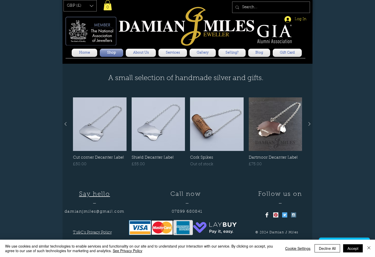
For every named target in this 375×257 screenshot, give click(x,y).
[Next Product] (309, 124)
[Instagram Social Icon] (293, 214)
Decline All (327, 248)
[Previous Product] (65, 124)
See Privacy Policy (127, 250)
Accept (352, 248)
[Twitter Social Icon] (284, 214)
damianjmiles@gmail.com (94, 212)
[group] (187, 135)
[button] (80, 5)
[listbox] (80, 5)
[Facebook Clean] (266, 214)
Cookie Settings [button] (297, 248)
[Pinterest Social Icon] (275, 214)
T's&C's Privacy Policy (92, 233)
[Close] (369, 248)
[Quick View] (100, 124)
